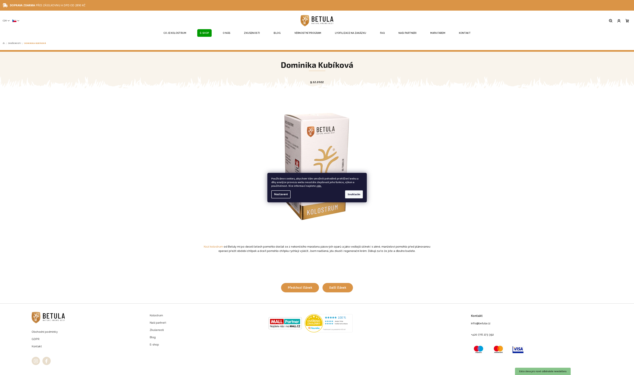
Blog (153, 337)
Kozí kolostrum (213, 246)
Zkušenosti (157, 330)
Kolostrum (156, 315)
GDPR (36, 339)
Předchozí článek (300, 287)
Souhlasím (354, 194)
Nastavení (281, 194)
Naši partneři (158, 322)
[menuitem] (175, 33)
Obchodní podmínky (45, 331)
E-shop (154, 344)
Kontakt (37, 346)
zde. (319, 186)
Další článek (337, 287)
